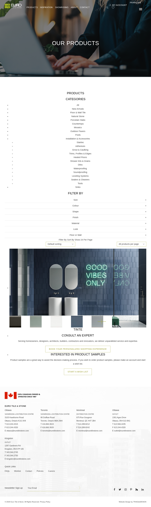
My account (119, 5)
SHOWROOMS (62, 7)
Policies (40, 471)
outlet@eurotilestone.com (124, 431)
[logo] (13, 6)
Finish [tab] (75, 217)
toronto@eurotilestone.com (53, 431)
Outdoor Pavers (77, 131)
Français (135, 2)
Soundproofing (80, 172)
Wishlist (17, 471)
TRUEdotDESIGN (139, 502)
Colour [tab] (75, 206)
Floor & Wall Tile (78, 112)
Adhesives (80, 146)
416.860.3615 (48, 424)
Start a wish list (78, 372)
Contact (85, 7)
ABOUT (74, 7)
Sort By (70, 240)
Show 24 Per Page (83, 240)
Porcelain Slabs (78, 120)
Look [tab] (75, 229)
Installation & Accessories (78, 139)
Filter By (63, 240)
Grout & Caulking (80, 150)
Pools (78, 135)
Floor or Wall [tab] (76, 235)
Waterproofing (80, 168)
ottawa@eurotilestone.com (17, 431)
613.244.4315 (12, 424)
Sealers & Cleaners (80, 179)
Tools (80, 183)
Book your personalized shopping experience (78, 349)
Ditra (80, 165)
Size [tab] (75, 200)
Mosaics (78, 127)
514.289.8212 (84, 424)
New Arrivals (78, 109)
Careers (51, 471)
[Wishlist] (113, 7)
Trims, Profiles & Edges (80, 153)
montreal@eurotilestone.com (90, 431)
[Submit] (79, 488)
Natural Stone (77, 116)
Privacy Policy (45, 502)
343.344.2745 (12, 452)
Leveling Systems (80, 176)
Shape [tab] (75, 211)
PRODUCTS (32, 7)
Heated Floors (80, 157)
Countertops (78, 124)
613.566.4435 (120, 424)
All (78, 105)
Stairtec (80, 142)
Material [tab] (75, 223)
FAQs (7, 471)
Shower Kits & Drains (80, 161)
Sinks (77, 187)
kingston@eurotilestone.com (18, 459)
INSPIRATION (46, 7)
